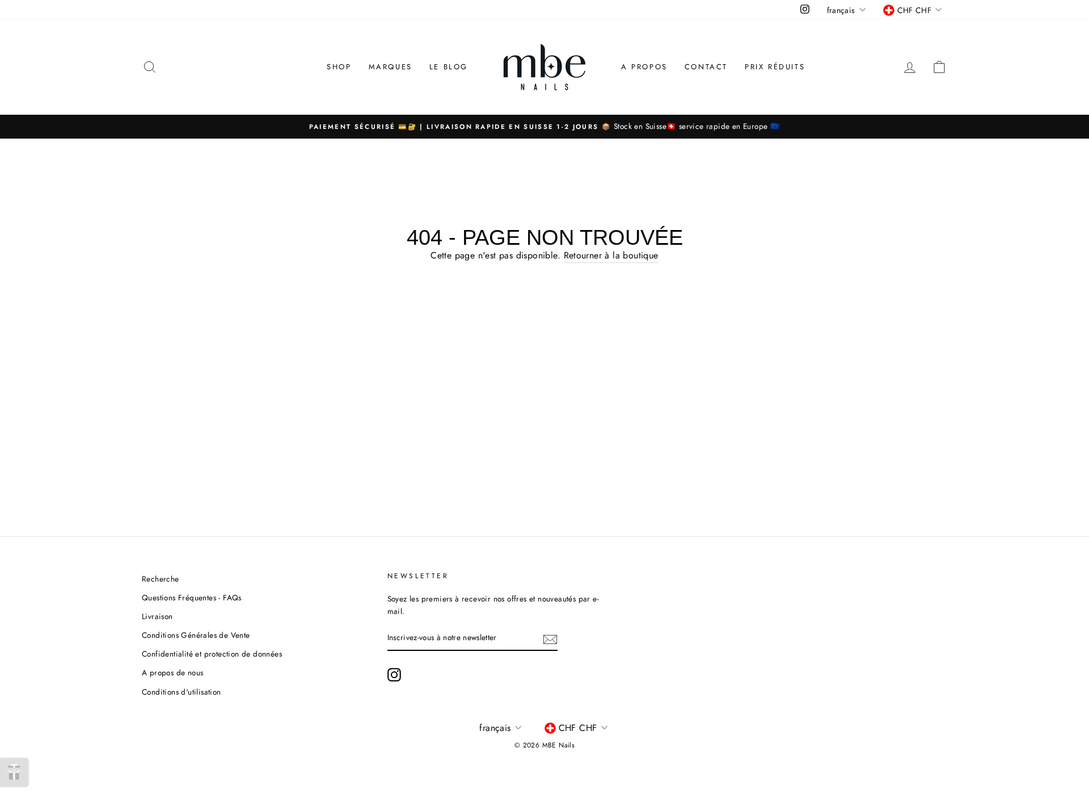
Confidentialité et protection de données (212, 653)
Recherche (160, 578)
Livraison (157, 616)
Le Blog (448, 66)
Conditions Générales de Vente (196, 635)
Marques (390, 66)
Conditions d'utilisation (181, 691)
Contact (706, 66)
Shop (339, 66)
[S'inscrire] (550, 638)
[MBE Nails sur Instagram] (394, 675)
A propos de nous (172, 672)
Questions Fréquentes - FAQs (192, 597)
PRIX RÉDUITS (775, 66)
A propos (644, 66)
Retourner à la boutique (611, 255)
